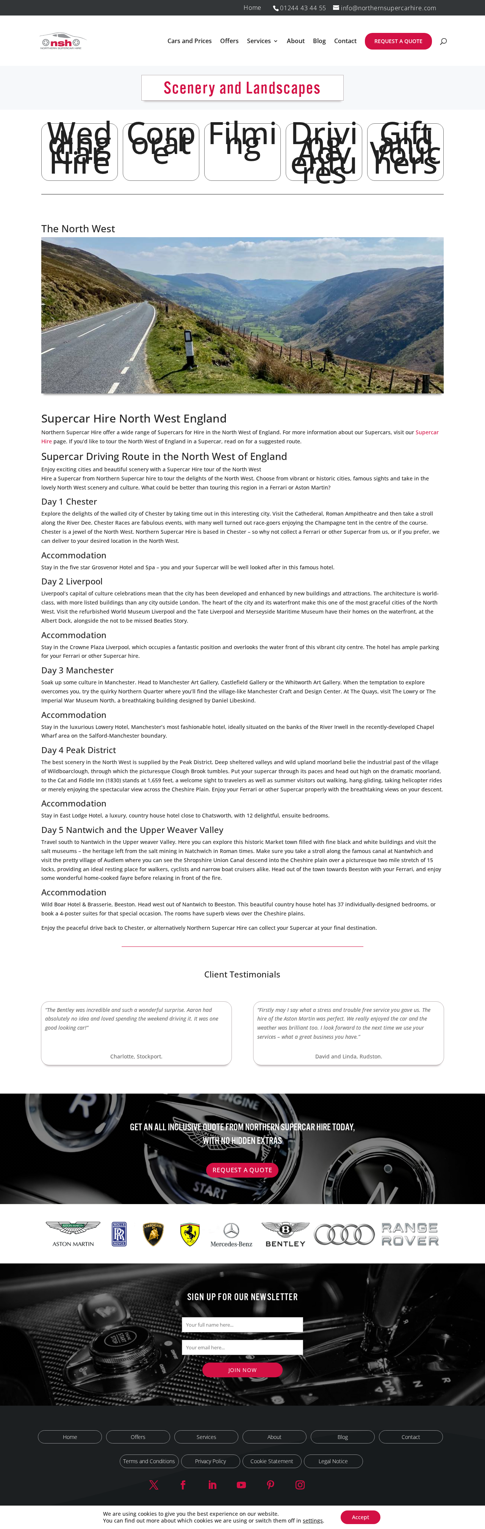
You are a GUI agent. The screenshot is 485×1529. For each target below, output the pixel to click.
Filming (242, 145)
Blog (319, 41)
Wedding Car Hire (79, 152)
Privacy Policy (210, 1461)
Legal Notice (333, 1461)
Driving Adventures (324, 152)
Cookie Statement (271, 1461)
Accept (360, 1517)
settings (313, 1520)
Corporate (161, 150)
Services (259, 41)
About (296, 41)
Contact (345, 41)
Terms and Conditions (149, 1461)
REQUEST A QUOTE (398, 41)
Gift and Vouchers (405, 152)
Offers (229, 41)
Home (252, 8)
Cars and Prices (189, 41)
